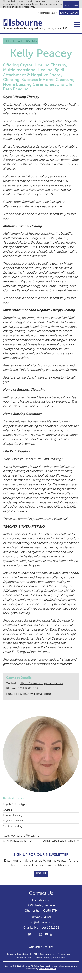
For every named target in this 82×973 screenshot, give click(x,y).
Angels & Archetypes (15, 804)
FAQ (34, 954)
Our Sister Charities (41, 947)
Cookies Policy (42, 957)
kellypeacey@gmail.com (33, 694)
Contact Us (41, 893)
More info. (29, 6)
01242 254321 (41, 917)
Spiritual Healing (12, 826)
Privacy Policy (65, 954)
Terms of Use (24, 957)
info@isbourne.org (41, 922)
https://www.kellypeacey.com (41, 683)
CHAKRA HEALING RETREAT (18, 841)
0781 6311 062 (27, 688)
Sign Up (41, 873)
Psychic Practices (13, 820)
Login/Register (46, 13)
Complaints (59, 957)
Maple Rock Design (47, 968)
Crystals (7, 809)
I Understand (71, 4)
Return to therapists (20, 41)
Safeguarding (47, 954)
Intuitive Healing (12, 815)
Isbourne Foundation (18, 954)
